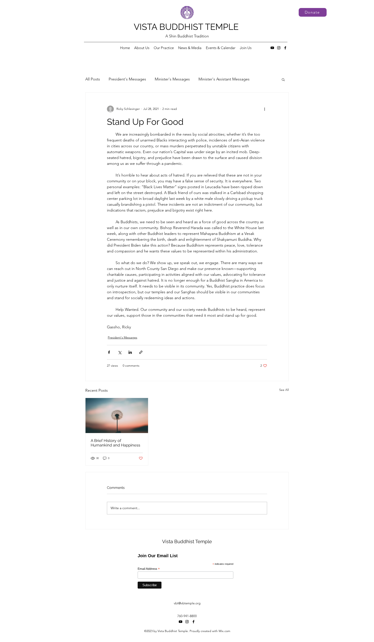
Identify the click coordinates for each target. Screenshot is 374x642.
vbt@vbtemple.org (187, 603)
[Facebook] (285, 48)
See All (284, 390)
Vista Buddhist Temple (187, 541)
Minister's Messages (172, 79)
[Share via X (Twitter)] (120, 352)
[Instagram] (279, 48)
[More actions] (264, 109)
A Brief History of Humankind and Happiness (115, 442)
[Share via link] (141, 352)
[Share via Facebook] (109, 352)
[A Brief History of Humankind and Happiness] (116, 415)
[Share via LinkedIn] (130, 352)
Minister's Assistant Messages (224, 79)
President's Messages (127, 79)
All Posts (92, 79)
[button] (283, 79)
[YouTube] (272, 48)
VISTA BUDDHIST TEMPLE (186, 27)
